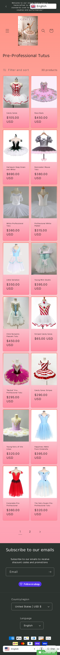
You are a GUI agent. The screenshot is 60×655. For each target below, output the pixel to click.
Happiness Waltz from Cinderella (42, 448)
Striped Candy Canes (43, 334)
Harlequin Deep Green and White (16, 168)
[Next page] (40, 532)
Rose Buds (39, 113)
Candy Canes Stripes (43, 390)
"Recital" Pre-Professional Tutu (14, 391)
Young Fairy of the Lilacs (15, 448)
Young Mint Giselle (43, 280)
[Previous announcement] (6, 6)
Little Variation (13, 280)
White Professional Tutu (15, 224)
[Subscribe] (50, 572)
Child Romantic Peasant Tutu (13, 335)
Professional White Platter (43, 224)
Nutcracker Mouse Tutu (42, 168)
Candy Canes (12, 113)
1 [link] (20, 531)
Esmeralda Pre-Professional (13, 504)
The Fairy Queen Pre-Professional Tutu (44, 504)
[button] (7, 31)
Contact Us (48, 652)
